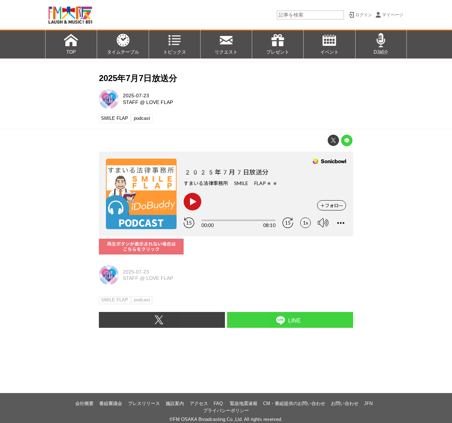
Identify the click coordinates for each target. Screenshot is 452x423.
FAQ (219, 403)
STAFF (130, 102)
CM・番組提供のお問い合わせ (294, 403)
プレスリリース (144, 403)
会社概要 (84, 403)
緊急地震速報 (243, 403)
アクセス (199, 403)
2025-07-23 (136, 95)
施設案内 (175, 403)
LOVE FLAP (159, 102)
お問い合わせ (344, 403)
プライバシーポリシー (226, 410)
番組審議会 (110, 403)
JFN (368, 403)
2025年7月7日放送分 (138, 78)
